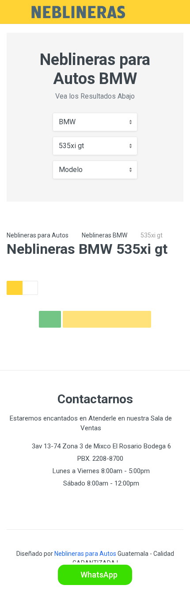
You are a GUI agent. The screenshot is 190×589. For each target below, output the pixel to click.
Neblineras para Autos (37, 235)
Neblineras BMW (104, 235)
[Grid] (15, 288)
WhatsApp (98, 574)
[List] (30, 288)
